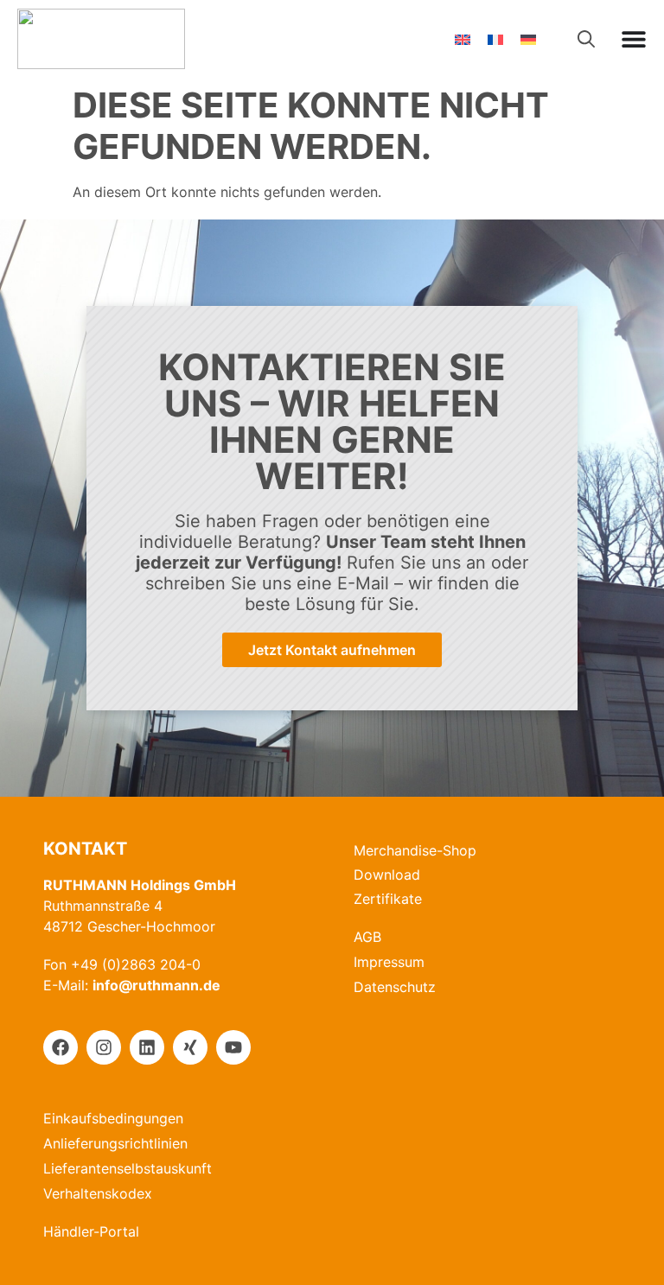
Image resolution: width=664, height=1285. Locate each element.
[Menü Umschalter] (634, 39)
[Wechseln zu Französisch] (495, 39)
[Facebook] (60, 1047)
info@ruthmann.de (156, 985)
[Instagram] (103, 1047)
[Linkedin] (147, 1047)
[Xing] (190, 1047)
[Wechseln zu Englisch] (462, 39)
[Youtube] (233, 1047)
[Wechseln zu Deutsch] (528, 39)
